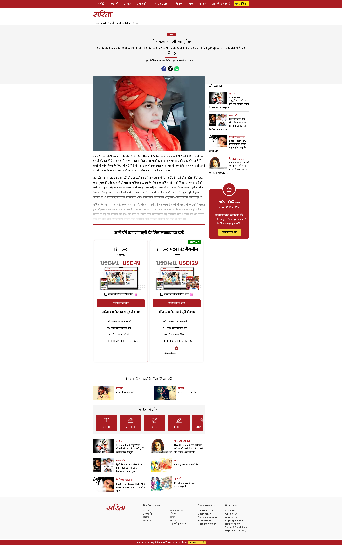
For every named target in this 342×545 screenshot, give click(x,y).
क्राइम (202, 3)
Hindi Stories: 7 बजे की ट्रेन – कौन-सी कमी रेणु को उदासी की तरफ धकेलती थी (189, 449)
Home (96, 23)
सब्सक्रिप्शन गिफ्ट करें (120, 294)
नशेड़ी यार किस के (187, 392)
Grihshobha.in (205, 510)
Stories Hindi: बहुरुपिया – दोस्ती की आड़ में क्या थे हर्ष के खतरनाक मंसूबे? (130, 449)
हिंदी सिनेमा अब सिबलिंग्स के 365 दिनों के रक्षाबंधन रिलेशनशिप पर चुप (130, 468)
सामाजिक (121, 460)
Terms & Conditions (236, 527)
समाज (127, 3)
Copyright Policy (234, 520)
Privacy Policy (232, 523)
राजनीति (100, 3)
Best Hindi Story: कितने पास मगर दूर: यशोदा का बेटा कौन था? (130, 487)
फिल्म (178, 3)
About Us (230, 510)
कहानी (114, 3)
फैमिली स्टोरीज (124, 479)
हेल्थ (190, 3)
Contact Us (231, 517)
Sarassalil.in (204, 520)
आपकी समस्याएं (221, 3)
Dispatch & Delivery (235, 530)
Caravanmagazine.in (209, 517)
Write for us (231, 513)
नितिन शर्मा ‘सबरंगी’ (159, 60)
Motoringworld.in (207, 523)
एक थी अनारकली (125, 392)
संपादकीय (142, 3)
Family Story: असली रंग (186, 464)
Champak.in (204, 513)
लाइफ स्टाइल (162, 3)
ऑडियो (243, 3)
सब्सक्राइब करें (121, 303)
